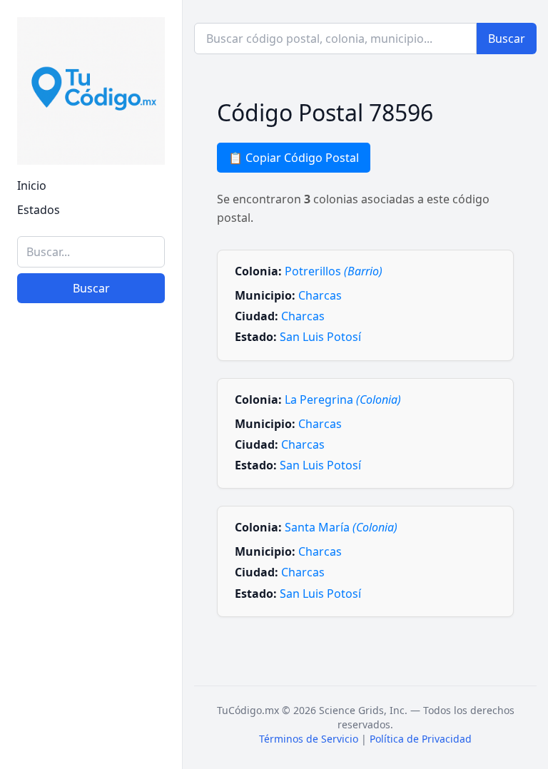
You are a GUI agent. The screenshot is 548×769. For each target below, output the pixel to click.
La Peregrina (343, 399)
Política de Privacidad (421, 738)
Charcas (320, 295)
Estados (38, 210)
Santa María (341, 527)
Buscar (91, 288)
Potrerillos (333, 271)
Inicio (31, 185)
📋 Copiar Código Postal (293, 157)
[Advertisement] (91, 680)
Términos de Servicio (308, 738)
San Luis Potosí (320, 337)
